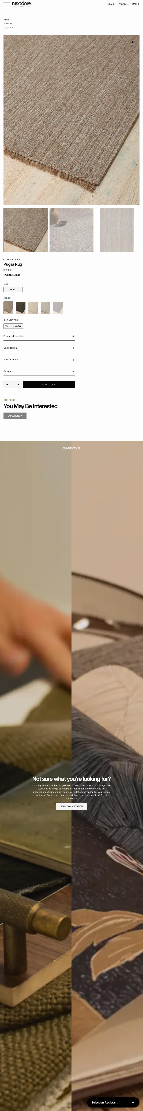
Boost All (7, 24)
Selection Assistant (105, 1102)
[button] (7, 3)
